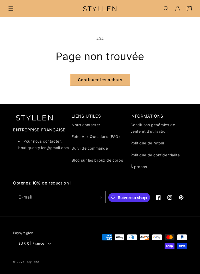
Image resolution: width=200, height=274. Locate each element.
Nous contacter (86, 125)
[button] (11, 8)
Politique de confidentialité (155, 155)
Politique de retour (147, 143)
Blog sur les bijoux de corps (97, 160)
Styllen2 (33, 262)
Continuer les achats (100, 79)
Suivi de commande (90, 148)
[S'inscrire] (99, 197)
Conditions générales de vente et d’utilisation (152, 128)
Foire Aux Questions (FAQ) (96, 136)
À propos (138, 166)
